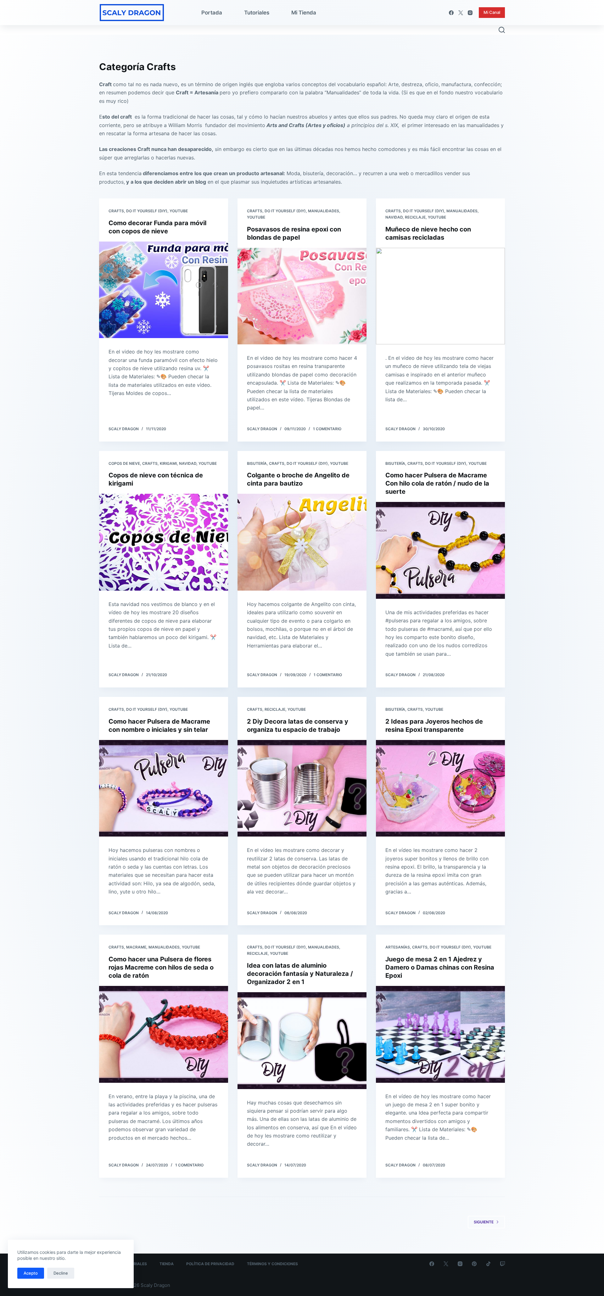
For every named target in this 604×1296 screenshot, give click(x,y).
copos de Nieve (124, 463)
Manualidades (323, 211)
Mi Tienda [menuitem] (303, 12)
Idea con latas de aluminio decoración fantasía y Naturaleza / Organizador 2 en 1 (300, 974)
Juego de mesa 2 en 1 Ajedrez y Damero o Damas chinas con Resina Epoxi (439, 967)
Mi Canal (492, 12)
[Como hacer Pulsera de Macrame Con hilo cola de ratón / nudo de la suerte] (440, 550)
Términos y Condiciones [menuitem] (272, 1263)
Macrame (136, 947)
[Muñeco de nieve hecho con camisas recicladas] (440, 296)
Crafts (116, 211)
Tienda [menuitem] (166, 1263)
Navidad (394, 217)
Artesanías (397, 947)
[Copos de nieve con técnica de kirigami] (163, 542)
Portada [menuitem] (211, 12)
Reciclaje (415, 217)
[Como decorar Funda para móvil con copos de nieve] (163, 290)
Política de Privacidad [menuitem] (210, 1263)
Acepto (31, 1273)
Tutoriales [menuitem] (256, 12)
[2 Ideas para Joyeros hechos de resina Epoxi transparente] (440, 788)
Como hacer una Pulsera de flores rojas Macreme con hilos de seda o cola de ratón (161, 967)
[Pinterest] (474, 1263)
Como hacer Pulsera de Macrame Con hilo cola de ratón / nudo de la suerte (437, 483)
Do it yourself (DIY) (146, 211)
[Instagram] (470, 12)
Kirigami (168, 463)
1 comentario (327, 428)
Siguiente (484, 1222)
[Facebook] (451, 12)
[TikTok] (488, 1263)
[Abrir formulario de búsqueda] (502, 30)
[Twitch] (502, 1263)
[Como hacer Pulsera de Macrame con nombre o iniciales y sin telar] (163, 788)
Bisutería (257, 463)
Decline (60, 1273)
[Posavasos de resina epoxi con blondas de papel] (302, 296)
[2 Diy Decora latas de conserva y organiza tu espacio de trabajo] (302, 788)
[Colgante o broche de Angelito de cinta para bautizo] (302, 542)
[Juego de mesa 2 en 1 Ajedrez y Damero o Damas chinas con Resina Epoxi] (440, 1034)
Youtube (179, 211)
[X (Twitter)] (460, 12)
